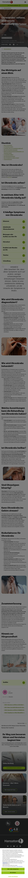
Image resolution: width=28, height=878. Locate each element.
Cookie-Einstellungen (13, 876)
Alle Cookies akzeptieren (12, 869)
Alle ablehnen (13, 872)
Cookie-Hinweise (19, 866)
